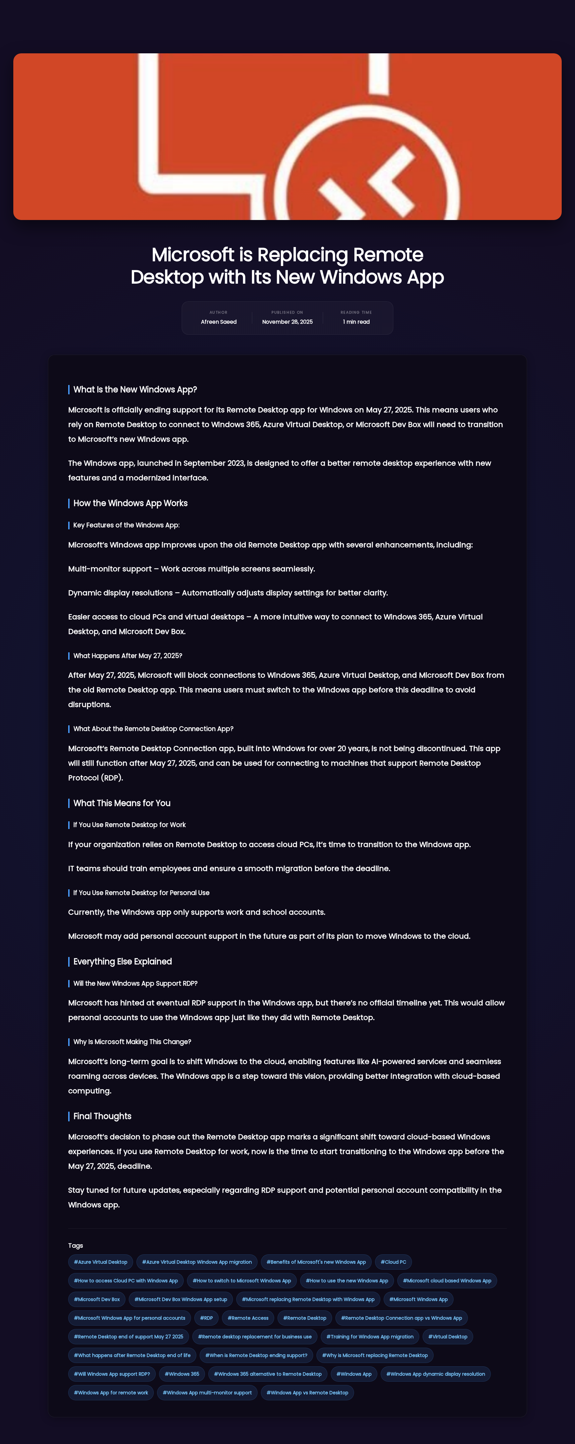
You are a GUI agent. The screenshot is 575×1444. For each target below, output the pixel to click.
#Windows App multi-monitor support (207, 1392)
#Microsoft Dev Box (97, 1299)
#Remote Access (248, 1318)
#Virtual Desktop (448, 1336)
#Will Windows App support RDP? (112, 1374)
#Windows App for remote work (111, 1392)
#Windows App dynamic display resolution (435, 1374)
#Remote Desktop (304, 1318)
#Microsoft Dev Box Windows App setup (180, 1299)
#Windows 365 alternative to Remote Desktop (268, 1374)
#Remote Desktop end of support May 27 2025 (128, 1336)
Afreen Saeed (219, 322)
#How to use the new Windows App (347, 1280)
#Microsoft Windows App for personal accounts (129, 1318)
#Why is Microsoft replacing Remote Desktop (375, 1355)
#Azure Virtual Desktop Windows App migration (197, 1262)
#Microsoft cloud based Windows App (447, 1280)
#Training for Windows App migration (370, 1336)
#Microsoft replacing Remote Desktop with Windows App (308, 1299)
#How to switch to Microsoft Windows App (242, 1280)
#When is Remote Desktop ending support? (256, 1355)
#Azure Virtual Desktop (100, 1262)
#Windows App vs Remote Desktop (307, 1392)
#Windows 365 (182, 1374)
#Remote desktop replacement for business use (255, 1336)
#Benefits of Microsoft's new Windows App (316, 1262)
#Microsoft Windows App (418, 1299)
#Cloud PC (393, 1262)
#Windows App (354, 1374)
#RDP (206, 1318)
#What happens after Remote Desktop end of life (132, 1355)
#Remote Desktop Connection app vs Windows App (401, 1318)
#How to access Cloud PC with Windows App (126, 1280)
